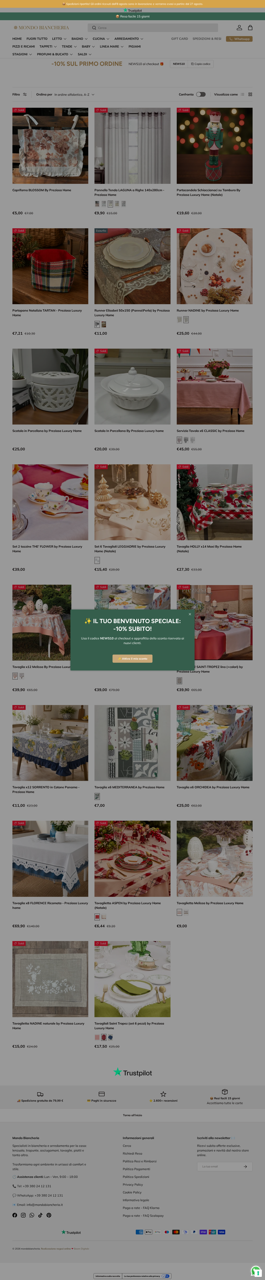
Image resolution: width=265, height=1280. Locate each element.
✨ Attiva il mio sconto (132, 658)
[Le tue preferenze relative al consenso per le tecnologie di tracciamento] (258, 1273)
